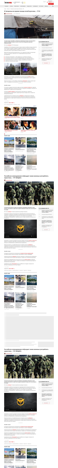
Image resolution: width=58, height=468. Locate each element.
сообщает (10, 45)
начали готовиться (28, 87)
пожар (19, 104)
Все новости (46, 229)
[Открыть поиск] (53, 6)
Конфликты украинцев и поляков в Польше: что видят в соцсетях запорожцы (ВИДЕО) (9, 150)
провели (14, 256)
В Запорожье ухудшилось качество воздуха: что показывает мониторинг (32, 167)
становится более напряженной (26, 253)
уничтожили (27, 259)
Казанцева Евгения (9, 13)
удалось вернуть (11, 91)
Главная (6, 6)
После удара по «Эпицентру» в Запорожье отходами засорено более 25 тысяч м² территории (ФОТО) (9, 168)
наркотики (25, 270)
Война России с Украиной (8, 270)
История (41, 6)
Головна (5, 8)
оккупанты (29, 270)
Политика (16, 6)
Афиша (46, 6)
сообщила (21, 95)
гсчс (5, 104)
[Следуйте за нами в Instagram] (48, 2)
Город (11, 6)
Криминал (35, 6)
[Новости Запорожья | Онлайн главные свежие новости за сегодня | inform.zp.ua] (8, 2)
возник (29, 76)
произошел (25, 80)
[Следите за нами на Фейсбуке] (47, 2)
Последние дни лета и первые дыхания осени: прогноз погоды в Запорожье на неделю (31, 150)
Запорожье (15, 104)
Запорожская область (10, 104)
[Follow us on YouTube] (50, 2)
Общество (29, 6)
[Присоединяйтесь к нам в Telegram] (49, 2)
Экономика (22, 6)
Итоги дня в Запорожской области (19, 149)
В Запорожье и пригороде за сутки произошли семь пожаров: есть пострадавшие (19, 168)
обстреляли (14, 263)
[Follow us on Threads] (53, 2)
